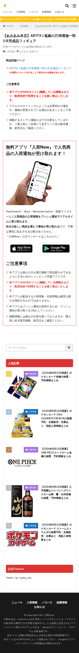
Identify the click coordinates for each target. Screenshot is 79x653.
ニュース (7, 11)
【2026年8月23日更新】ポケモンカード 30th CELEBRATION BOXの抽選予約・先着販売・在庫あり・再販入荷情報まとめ (56, 418)
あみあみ (23, 51)
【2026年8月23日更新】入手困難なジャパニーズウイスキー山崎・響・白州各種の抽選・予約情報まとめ (56, 492)
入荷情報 (20, 11)
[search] (69, 347)
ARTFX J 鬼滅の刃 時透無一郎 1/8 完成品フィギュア (40, 68)
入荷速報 (23, 26)
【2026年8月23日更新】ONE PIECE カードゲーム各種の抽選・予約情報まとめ (56, 452)
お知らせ (59, 11)
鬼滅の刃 (33, 51)
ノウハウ (33, 11)
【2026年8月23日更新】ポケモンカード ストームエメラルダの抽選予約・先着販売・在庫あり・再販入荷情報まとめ (56, 532)
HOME (9, 26)
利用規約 (39, 643)
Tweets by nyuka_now (18, 577)
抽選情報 (46, 11)
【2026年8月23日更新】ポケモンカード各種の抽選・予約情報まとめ (56, 376)
